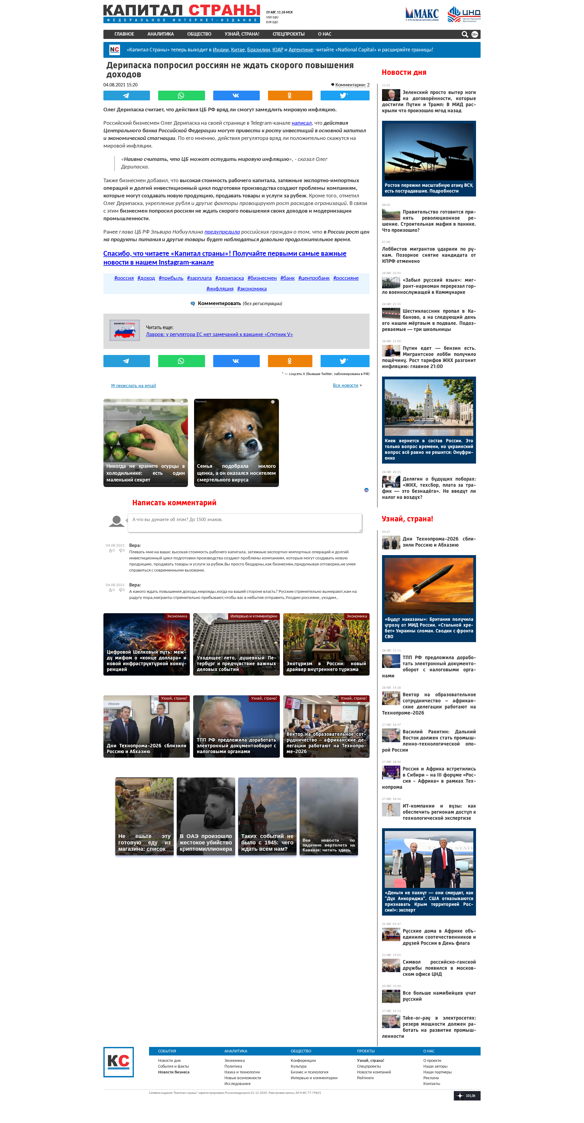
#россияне (346, 278)
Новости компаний (374, 1072)
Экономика (177, 616)
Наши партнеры (437, 1072)
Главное (124, 34)
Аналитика (161, 34)
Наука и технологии (242, 1072)
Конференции (303, 1061)
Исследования (237, 1084)
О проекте (432, 1061)
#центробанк (314, 278)
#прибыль (171, 278)
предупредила (222, 232)
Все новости (345, 385)
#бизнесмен (262, 278)
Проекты (366, 1051)
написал (302, 123)
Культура (299, 1066)
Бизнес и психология (309, 1072)
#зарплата (199, 278)
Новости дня (404, 72)
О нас (324, 34)
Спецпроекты (289, 34)
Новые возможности (242, 1078)
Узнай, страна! (242, 34)
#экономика (252, 289)
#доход (146, 278)
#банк (287, 278)
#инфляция (220, 289)
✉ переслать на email (133, 386)
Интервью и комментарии (254, 616)
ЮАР (278, 50)
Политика (233, 1066)
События (167, 1051)
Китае (238, 50)
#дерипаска (229, 278)
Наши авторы (435, 1066)
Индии (221, 50)
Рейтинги (365, 1078)
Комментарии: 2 (352, 85)
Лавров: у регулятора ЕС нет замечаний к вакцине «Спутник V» (219, 335)
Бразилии (258, 50)
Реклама (431, 1078)
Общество (199, 34)
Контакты (431, 1084)
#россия (124, 278)
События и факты (173, 1066)
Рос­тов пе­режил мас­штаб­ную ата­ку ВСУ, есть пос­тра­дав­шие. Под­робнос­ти (429, 188)
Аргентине (301, 50)
